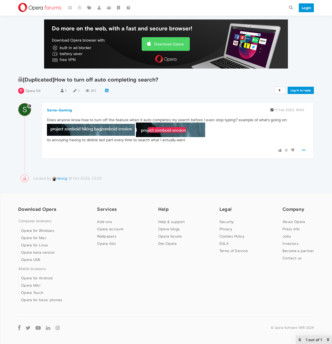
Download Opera (169, 44)
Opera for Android (37, 278)
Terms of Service (233, 251)
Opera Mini (30, 285)
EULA (224, 243)
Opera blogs (169, 229)
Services (107, 209)
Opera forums (170, 236)
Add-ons (104, 222)
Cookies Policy (231, 236)
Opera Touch (32, 293)
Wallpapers (106, 236)
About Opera (293, 222)
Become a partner (298, 251)
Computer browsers (34, 221)
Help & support (171, 222)
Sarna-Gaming (59, 110)
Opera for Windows (37, 230)
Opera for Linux (34, 245)
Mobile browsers (32, 269)
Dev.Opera (167, 243)
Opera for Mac (33, 238)
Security (226, 222)
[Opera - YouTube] (38, 328)
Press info (291, 229)
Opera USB (30, 260)
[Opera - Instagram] (57, 328)
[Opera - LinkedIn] (48, 328)
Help (163, 209)
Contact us (292, 258)
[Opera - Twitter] (28, 328)
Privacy (225, 229)
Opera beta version (38, 252)
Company (293, 209)
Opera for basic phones (42, 300)
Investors (290, 243)
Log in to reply (300, 90)
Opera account (110, 229)
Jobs (286, 236)
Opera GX (33, 91)
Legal (225, 209)
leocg (61, 178)
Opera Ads (106, 243)
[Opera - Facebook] (19, 328)
